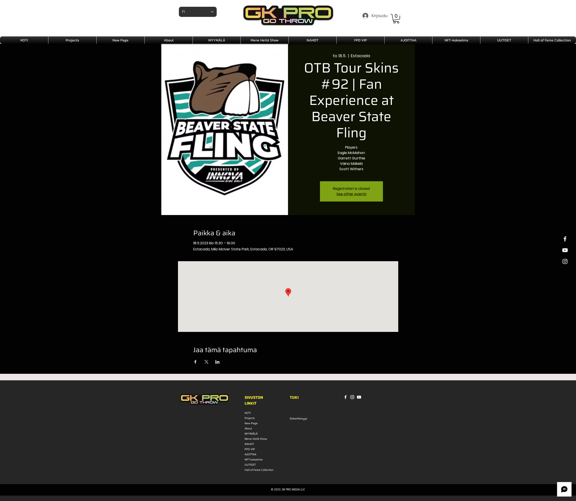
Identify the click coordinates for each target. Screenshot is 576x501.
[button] (396, 18)
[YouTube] (359, 397)
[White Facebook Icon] (565, 239)
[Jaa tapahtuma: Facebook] (195, 362)
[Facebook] (345, 397)
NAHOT (249, 444)
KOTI (248, 413)
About (248, 428)
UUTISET (250, 464)
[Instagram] (352, 397)
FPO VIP (250, 449)
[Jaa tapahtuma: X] (206, 362)
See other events (351, 194)
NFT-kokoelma (254, 459)
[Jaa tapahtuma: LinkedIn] (217, 362)
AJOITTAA (250, 454)
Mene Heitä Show (256, 439)
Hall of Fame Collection (257, 470)
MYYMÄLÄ (251, 433)
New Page (251, 423)
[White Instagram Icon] (565, 261)
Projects (250, 418)
